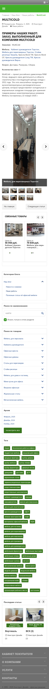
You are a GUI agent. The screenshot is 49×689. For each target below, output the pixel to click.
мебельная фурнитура (13, 551)
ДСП (28, 473)
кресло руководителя (13, 512)
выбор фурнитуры (12, 468)
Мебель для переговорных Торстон (18, 52)
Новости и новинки (13, 287)
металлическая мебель (14, 566)
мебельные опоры (12, 556)
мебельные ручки (29, 556)
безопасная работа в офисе (24, 448)
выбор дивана (27, 458)
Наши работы (17, 26)
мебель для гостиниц (13, 527)
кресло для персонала (29, 502)
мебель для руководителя (15, 546)
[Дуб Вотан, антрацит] (9, 252)
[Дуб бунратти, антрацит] (32, 252)
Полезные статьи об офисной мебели (21, 295)
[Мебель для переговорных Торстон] (24, 145)
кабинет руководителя (13, 497)
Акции (7, 448)
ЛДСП (27, 512)
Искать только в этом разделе (20, 320)
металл (26, 561)
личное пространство (13, 517)
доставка (19, 473)
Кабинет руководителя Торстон (25, 49)
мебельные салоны (12, 561)
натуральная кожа (12, 581)
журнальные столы (12, 477)
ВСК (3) (29, 631)
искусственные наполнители (16, 492)
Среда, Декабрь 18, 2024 (35, 625)
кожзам (28, 497)
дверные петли (28, 468)
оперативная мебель (13, 585)
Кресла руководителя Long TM (19, 57)
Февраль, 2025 (9, 417)
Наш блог (7, 282)
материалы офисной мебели (16, 522)
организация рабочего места (16, 590)
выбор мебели (10, 463)
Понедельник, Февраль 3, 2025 (14, 625)
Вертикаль (11, 631)
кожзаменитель (11, 502)
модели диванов (11, 571)
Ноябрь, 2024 (9, 424)
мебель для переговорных (15, 531)
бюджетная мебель (12, 453)
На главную (9, 206)
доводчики (9, 473)
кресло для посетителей (14, 507)
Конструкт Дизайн (15, 635)
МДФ (32, 522)
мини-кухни (30, 566)
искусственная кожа (12, 487)
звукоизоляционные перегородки (17, 482)
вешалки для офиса (31, 453)
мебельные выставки (34, 551)
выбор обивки (24, 463)
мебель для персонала (13, 536)
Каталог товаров (4, 8)
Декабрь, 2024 (9, 420)
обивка (25, 581)
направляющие (25, 576)
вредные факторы (12, 458)
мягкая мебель (10, 576)
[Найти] (42, 313)
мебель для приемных (13, 541)
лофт (27, 517)
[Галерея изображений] (6, 638)
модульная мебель (28, 571)
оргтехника (35, 590)
